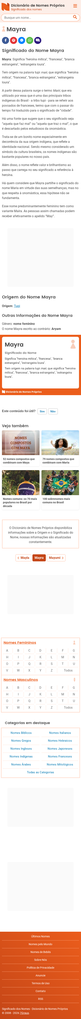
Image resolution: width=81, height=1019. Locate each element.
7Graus (24, 1013)
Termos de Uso (41, 983)
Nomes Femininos (20, 643)
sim (42, 411)
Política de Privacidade (40, 967)
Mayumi (54, 558)
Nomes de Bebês (40, 952)
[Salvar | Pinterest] (13, 40)
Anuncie (40, 975)
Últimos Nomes (40, 936)
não (53, 411)
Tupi (17, 306)
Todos (68, 670)
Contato (41, 991)
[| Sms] (37, 40)
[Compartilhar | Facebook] (5, 40)
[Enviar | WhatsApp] (29, 40)
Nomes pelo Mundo (40, 944)
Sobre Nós (40, 959)
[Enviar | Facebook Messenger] (21, 40)
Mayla (25, 558)
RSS (40, 998)
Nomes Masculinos (21, 680)
